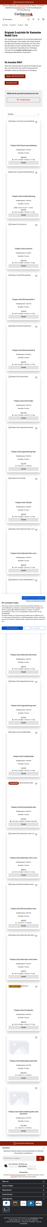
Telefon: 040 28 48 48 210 (15, 76)
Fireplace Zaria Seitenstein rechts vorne (23, 858)
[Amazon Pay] (15, 1203)
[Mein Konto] (38, 20)
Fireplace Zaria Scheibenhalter (23, 756)
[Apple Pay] (38, 1203)
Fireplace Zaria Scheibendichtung (23, 196)
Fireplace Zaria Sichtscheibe (23, 401)
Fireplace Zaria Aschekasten (23, 1010)
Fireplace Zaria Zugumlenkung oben (23, 452)
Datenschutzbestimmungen (17, 1175)
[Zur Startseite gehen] (23, 14)
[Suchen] (28, 20)
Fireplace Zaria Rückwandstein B (23, 350)
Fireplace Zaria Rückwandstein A (23, 299)
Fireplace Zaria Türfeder (23, 502)
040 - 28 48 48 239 (20, 5)
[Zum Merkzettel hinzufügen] (36, 122)
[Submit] (40, 1158)
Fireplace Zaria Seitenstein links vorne (23, 553)
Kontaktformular (19, 8)
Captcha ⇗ (32, 1169)
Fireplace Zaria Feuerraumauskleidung (23, 145)
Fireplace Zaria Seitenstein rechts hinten (23, 959)
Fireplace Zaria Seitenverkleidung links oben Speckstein (24, 1113)
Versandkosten (34, 1218)
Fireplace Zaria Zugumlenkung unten (23, 705)
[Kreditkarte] (6, 1209)
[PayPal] (30, 1203)
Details (23, 162)
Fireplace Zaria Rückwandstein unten (23, 909)
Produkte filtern (24, 100)
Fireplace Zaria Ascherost (23, 249)
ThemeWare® (23, 1223)
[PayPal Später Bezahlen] (6, 1203)
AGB (12, 1176)
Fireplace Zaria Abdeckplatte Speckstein (23, 1061)
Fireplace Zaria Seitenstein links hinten (23, 655)
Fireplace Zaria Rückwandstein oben (23, 807)
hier (3, 621)
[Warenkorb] (43, 20)
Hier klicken (22, 1166)
